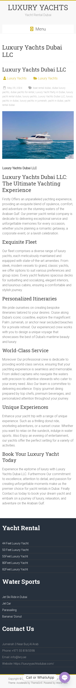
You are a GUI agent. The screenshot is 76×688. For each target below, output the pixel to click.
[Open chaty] (64, 677)
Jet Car (6, 603)
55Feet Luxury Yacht (15, 556)
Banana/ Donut (12, 616)
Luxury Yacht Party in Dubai (50, 92)
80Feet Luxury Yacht (15, 562)
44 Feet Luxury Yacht (15, 543)
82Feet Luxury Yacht (15, 569)
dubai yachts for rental (22, 92)
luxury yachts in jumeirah (33, 100)
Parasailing (9, 610)
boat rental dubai (42, 88)
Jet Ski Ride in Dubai (14, 597)
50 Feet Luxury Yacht (15, 549)
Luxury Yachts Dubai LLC (34, 69)
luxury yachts (29, 96)
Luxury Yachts (17, 78)
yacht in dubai (55, 100)
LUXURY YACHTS (38, 7)
